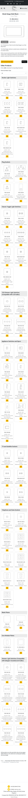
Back (25, 61)
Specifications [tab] (13, 42)
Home (2, 760)
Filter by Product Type (6, 70)
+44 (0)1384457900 (9, 1)
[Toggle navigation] (1, 8)
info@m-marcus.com (20, 1)
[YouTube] (17, 4)
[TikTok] (20, 4)
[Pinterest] (11, 4)
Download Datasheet (8, 61)
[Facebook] (14, 4)
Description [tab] (4, 42)
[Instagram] (8, 4)
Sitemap (15, 797)
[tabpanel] (14, 50)
